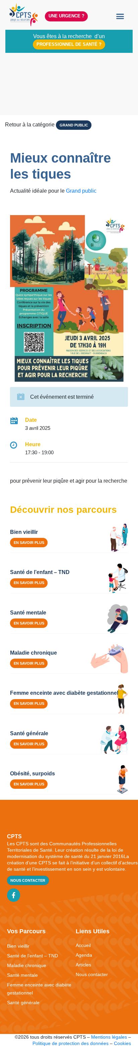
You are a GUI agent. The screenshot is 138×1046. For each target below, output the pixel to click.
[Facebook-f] (13, 895)
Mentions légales (109, 1037)
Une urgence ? (66, 15)
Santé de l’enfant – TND (32, 955)
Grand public (74, 125)
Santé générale (23, 1002)
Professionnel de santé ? (69, 44)
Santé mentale (22, 975)
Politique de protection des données (70, 1043)
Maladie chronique (26, 965)
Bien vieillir (18, 946)
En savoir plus (29, 543)
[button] (120, 16)
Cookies (122, 1043)
